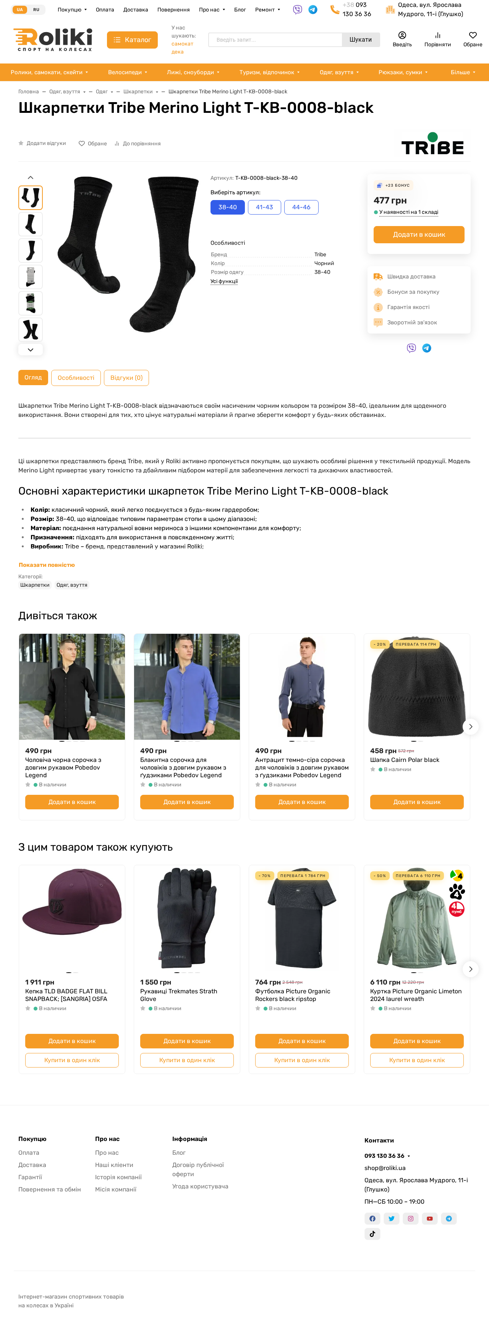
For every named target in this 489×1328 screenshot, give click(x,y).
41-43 (264, 207)
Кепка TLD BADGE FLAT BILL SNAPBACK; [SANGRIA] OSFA (66, 995)
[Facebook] (372, 1218)
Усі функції (224, 281)
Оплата (105, 10)
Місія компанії (115, 1189)
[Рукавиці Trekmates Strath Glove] (187, 918)
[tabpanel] (244, 495)
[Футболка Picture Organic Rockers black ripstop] (302, 918)
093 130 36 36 (384, 1155)
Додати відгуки (46, 143)
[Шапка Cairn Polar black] (417, 687)
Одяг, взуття (336, 72)
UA (20, 9)
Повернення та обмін (49, 1189)
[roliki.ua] (53, 39)
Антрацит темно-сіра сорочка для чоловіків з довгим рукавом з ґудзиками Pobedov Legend (302, 767)
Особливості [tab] (76, 377)
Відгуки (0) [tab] (126, 377)
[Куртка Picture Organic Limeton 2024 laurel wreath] (417, 918)
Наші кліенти (114, 1165)
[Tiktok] (372, 1234)
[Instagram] (411, 1218)
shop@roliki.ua (385, 1168)
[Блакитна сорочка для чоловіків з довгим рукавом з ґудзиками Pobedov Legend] (187, 687)
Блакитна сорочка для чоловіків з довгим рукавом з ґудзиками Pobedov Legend (183, 767)
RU (36, 9)
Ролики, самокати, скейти (47, 72)
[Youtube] (430, 1218)
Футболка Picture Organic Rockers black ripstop (292, 995)
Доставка (135, 10)
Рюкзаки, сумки (400, 72)
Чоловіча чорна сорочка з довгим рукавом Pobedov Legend (63, 767)
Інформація (189, 1139)
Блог (240, 10)
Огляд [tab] (33, 377)
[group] (128, 265)
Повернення (173, 10)
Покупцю (69, 10)
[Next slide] (30, 349)
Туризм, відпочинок (267, 72)
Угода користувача (200, 1186)
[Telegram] (449, 1218)
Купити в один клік (72, 1060)
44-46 (301, 207)
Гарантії (30, 1177)
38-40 (228, 207)
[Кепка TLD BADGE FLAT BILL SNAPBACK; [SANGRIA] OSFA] (72, 918)
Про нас (209, 10)
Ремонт (265, 10)
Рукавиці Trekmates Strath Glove (178, 995)
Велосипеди (125, 72)
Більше (460, 72)
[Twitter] (392, 1218)
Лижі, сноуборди (190, 72)
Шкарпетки (35, 585)
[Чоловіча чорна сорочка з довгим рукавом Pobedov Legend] (72, 687)
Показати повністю (47, 564)
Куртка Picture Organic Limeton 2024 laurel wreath (416, 995)
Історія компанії (118, 1177)
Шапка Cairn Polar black (404, 759)
